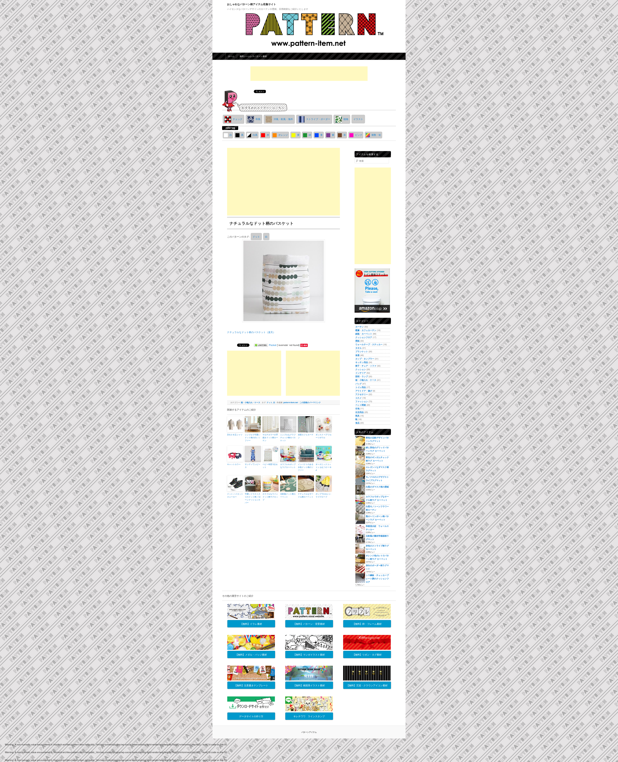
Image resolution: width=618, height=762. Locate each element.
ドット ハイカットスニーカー (235, 495)
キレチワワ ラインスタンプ (309, 716)
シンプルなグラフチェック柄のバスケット (288, 437)
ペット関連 (360, 404)
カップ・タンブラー (364, 358)
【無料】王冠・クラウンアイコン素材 (367, 685)
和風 (258, 119)
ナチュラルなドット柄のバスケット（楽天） (251, 332)
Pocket (272, 345)
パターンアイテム (309, 732)
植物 (345, 119)
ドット (256, 236)
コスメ (358, 397)
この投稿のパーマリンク (310, 402)
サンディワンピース (252, 465)
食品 (357, 422)
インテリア (360, 372)
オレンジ (283, 134)
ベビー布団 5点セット (270, 465)
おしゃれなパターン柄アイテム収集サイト (251, 4)
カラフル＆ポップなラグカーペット (288, 465)
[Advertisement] (309, 73)
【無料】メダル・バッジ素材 (251, 654)
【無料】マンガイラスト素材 (309, 654)
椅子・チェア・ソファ (365, 365)
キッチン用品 (361, 362)
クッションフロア (363, 337)
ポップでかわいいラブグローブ (323, 495)
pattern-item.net (290, 402)
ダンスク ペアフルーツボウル (324, 436)
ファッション (361, 401)
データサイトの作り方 (251, 716)
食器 (357, 355)
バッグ (358, 383)
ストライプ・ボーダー (318, 119)
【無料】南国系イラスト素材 (309, 685)
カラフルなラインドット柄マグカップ (270, 496)
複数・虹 (376, 134)
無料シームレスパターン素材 (253, 56)
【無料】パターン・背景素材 (309, 623)
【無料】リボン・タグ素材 (367, 654)
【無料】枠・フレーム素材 (367, 623)
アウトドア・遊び (363, 390)
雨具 (357, 415)
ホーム (231, 56)
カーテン (359, 326)
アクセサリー (361, 394)
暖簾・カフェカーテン (365, 330)
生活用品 (359, 412)
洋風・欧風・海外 (283, 119)
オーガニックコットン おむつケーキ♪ (324, 467)
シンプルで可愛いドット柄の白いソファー (252, 437)
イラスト (358, 119)
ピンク (358, 134)
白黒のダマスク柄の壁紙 (377, 486)
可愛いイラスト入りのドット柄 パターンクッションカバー (253, 498)
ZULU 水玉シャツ (234, 434)
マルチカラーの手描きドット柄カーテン (270, 437)
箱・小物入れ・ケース (250, 402)
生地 (357, 408)
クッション (360, 369)
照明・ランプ (361, 376)
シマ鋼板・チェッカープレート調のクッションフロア (377, 578)
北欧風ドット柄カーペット (288, 495)
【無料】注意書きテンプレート (251, 685)
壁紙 (357, 340)
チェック (237, 119)
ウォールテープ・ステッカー (369, 344)
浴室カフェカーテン (305, 436)
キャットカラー (234, 464)
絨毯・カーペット (363, 333)
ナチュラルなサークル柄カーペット (305, 495)
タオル (358, 347)
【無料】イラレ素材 (251, 623)
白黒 (255, 134)
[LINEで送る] (261, 345)
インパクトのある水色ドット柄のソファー (305, 467)
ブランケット (361, 351)
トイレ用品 (360, 387)
